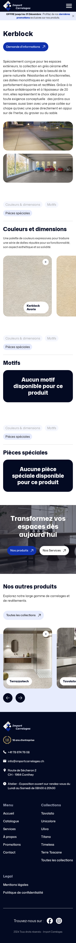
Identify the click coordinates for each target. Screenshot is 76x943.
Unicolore (48, 821)
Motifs (51, 204)
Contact (9, 852)
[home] (16, 6)
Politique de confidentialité (23, 892)
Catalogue (11, 821)
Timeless (47, 844)
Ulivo (45, 828)
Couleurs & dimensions (22, 204)
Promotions (12, 844)
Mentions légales (15, 884)
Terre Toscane (51, 852)
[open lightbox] (38, 136)
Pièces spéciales (17, 213)
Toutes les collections (57, 860)
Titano (46, 836)
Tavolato (47, 813)
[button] (69, 6)
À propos (10, 836)
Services (9, 828)
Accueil (8, 813)
